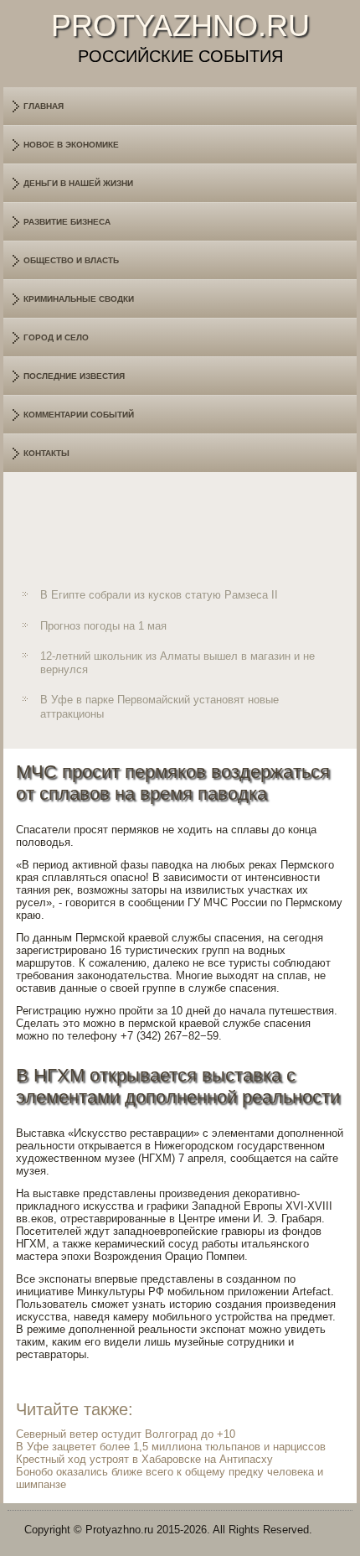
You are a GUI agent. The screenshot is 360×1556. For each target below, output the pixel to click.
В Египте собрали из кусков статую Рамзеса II (159, 595)
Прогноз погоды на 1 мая (103, 626)
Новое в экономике (71, 144)
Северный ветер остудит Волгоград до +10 (125, 1434)
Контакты (46, 453)
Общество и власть (71, 260)
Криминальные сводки (78, 298)
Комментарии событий (78, 414)
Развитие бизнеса (67, 221)
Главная (43, 106)
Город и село (56, 337)
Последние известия (74, 376)
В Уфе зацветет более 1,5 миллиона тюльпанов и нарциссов (171, 1446)
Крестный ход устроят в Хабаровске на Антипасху (144, 1459)
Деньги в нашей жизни (78, 183)
